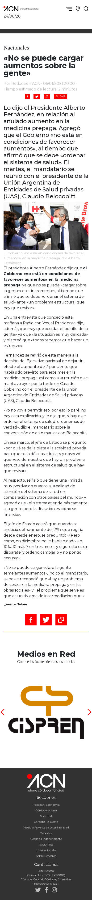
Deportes (46, 833)
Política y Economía (46, 804)
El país (60, 96)
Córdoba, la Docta (46, 821)
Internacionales (46, 850)
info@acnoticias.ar (46, 883)
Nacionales (46, 844)
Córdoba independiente (46, 839)
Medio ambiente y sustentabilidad (46, 827)
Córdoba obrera (46, 810)
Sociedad (46, 816)
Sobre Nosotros (46, 856)
